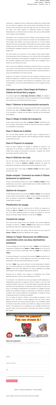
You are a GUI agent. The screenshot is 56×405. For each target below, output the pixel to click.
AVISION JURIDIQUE (38, 389)
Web (7, 369)
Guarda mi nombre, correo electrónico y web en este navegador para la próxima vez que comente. (26, 376)
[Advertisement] (28, 13)
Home (37, 0)
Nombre (8, 356)
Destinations (47, 2)
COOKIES (16, 389)
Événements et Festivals (32, 4)
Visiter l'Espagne (35, 395)
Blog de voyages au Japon (12, 395)
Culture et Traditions (38, 2)
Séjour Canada (28, 395)
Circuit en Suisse (21, 395)
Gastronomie (41, 4)
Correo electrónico (11, 363)
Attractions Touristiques (45, 0)
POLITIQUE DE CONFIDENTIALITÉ (26, 389)
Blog (47, 4)
